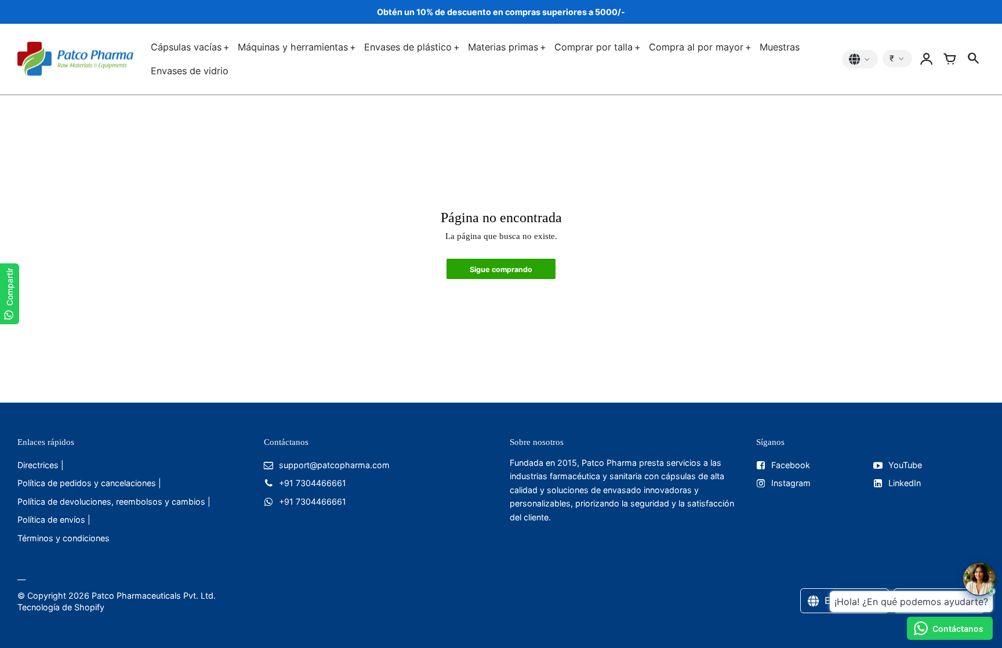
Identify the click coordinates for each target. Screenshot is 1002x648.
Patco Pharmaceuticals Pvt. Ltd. (154, 595)
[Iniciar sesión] (926, 59)
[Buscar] (973, 59)
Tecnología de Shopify (60, 607)
